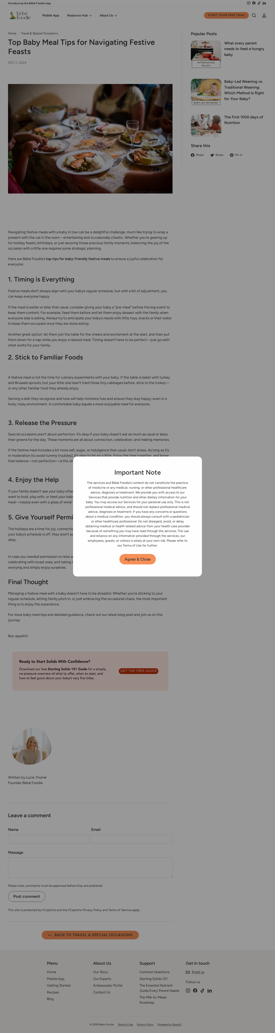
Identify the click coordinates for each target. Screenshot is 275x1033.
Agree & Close (138, 559)
